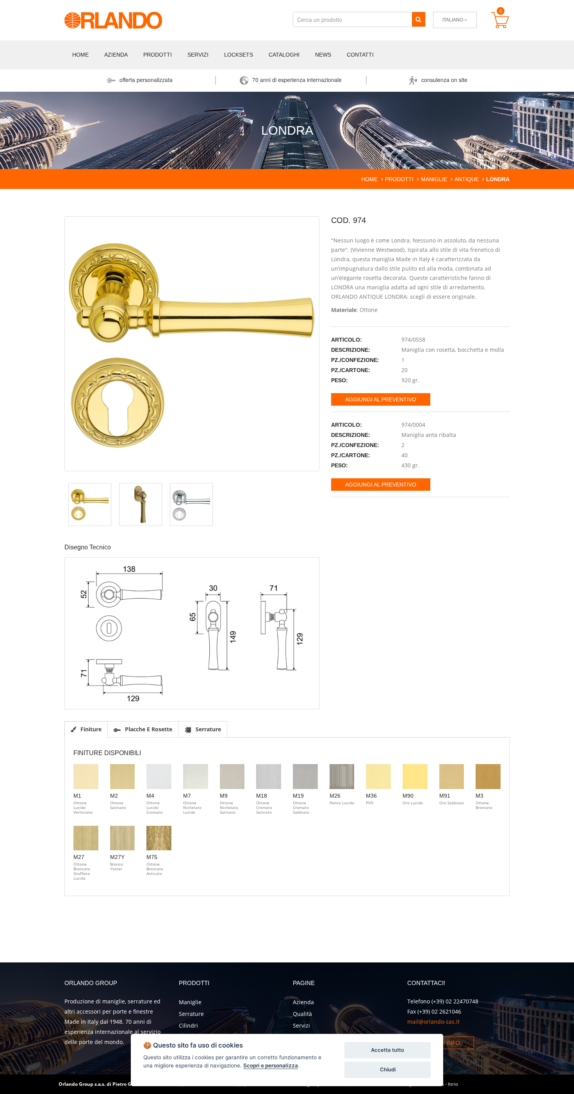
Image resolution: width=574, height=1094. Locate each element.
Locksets (238, 55)
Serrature (191, 1013)
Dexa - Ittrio (445, 1084)
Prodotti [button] (157, 55)
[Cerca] (418, 19)
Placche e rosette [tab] (147, 729)
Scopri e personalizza (270, 1065)
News (323, 55)
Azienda (303, 1002)
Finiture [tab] (90, 729)
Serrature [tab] (207, 729)
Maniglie (190, 1002)
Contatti (360, 55)
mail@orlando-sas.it (433, 1021)
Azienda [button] (116, 55)
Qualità (302, 1013)
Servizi (198, 55)
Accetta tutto (387, 1050)
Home (80, 55)
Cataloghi (284, 55)
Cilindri (188, 1025)
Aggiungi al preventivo (380, 399)
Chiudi (388, 1069)
